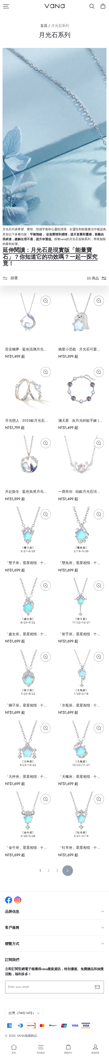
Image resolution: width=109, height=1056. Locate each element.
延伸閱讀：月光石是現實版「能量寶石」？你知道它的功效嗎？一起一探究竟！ (50, 257)
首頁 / (45, 25)
